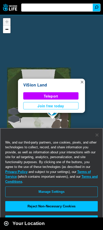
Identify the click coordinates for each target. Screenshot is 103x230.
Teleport (51, 96)
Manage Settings (51, 192)
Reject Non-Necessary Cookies (52, 206)
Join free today (51, 105)
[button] (82, 82)
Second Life (10, 7)
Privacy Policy (16, 172)
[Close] (97, 135)
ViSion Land (35, 85)
